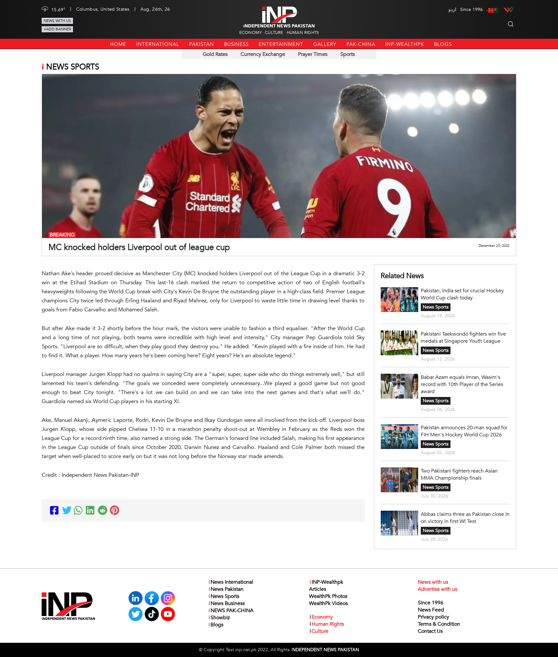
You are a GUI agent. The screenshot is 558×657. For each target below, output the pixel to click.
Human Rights (303, 33)
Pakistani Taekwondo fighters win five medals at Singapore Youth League (463, 337)
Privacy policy (433, 616)
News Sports (436, 307)
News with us (57, 20)
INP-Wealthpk (404, 44)
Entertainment (281, 44)
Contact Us (430, 631)
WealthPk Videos (328, 603)
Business (236, 44)
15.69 (58, 9)
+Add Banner (57, 29)
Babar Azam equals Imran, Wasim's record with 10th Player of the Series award (462, 384)
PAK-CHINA (360, 44)
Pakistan (201, 44)
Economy (250, 33)
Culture (274, 33)
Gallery (324, 44)
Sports (347, 54)
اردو (452, 9)
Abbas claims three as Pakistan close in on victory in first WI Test (465, 518)
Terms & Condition (439, 624)
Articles (317, 589)
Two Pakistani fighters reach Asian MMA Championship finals (459, 474)
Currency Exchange (263, 54)
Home (118, 44)
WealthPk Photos (328, 596)
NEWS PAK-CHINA (231, 610)
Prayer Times (312, 54)
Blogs (443, 44)
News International (231, 582)
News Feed (431, 609)
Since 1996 (430, 602)
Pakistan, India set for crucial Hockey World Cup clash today (462, 294)
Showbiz (219, 617)
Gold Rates (215, 54)
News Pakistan (226, 589)
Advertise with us (437, 589)
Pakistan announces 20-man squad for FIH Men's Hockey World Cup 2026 (464, 431)
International (157, 44)
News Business (227, 603)
